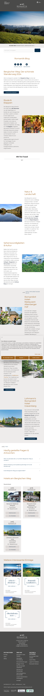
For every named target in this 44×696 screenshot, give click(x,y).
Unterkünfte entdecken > (11, 92)
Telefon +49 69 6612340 (22, 644)
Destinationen (8, 652)
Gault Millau (32, 659)
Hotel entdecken (9, 389)
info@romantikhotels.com (22, 646)
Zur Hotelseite (12, 515)
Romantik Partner (34, 664)
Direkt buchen (12, 512)
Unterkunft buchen (30, 438)
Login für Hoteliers (34, 661)
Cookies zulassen (36, 357)
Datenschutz (7, 684)
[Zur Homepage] (22, 5)
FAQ (24, 684)
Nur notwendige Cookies (8, 357)
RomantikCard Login (21, 661)
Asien (5, 656)
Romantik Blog (20, 45)
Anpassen (21, 357)
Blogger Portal (20, 664)
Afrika (5, 658)
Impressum (19, 684)
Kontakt (18, 680)
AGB (13, 684)
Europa (5, 654)
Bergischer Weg (29, 45)
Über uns (19, 652)
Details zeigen (37, 354)
